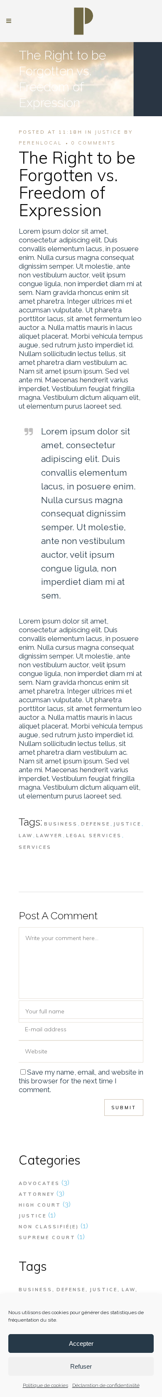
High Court (40, 1205)
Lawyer (49, 835)
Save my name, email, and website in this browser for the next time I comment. (81, 1081)
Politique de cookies (45, 1385)
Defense (95, 824)
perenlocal (40, 143)
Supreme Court (47, 1237)
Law (26, 835)
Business (61, 824)
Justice (108, 132)
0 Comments (93, 143)
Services (35, 847)
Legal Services (94, 835)
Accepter (81, 1343)
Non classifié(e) (49, 1227)
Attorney (37, 1194)
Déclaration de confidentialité (106, 1385)
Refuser (81, 1366)
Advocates (39, 1183)
